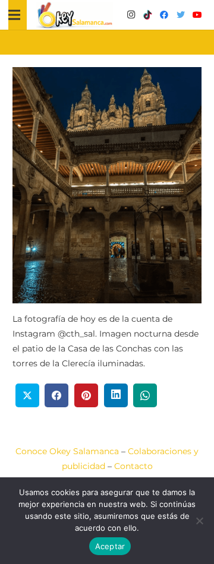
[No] (199, 521)
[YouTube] (197, 15)
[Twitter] (180, 15)
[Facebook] (164, 15)
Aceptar (110, 546)
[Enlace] (75, 15)
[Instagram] (130, 15)
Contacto (133, 466)
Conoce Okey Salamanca (67, 451)
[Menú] (14, 15)
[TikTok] (147, 15)
